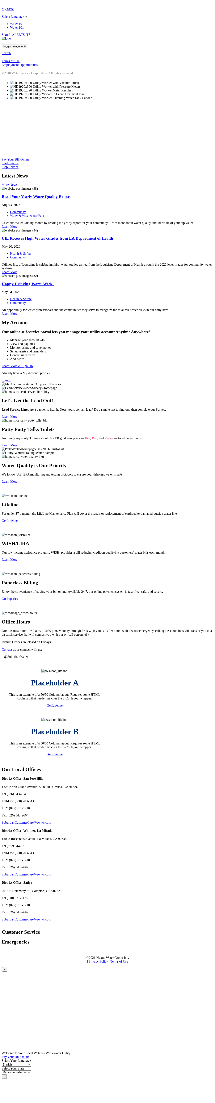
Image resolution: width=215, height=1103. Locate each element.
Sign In (6, 34)
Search (6, 53)
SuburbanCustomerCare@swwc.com (26, 822)
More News (9, 184)
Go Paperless (10, 598)
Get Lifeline (10, 520)
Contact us (9, 649)
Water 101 (17, 24)
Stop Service (10, 167)
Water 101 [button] (17, 27)
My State (8, 9)
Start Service (10, 163)
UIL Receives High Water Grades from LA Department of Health (57, 238)
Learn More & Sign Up (17, 366)
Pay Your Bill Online (15, 159)
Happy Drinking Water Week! (28, 284)
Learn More (9, 226)
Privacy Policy (98, 961)
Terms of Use (119, 961)
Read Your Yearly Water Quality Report (36, 196)
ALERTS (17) (21, 34)
